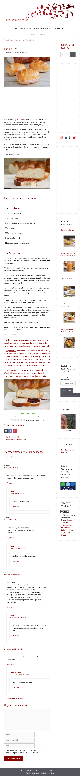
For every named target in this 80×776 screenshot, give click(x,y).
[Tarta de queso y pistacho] (68, 292)
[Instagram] (61, 138)
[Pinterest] (74, 138)
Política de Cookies (47, 773)
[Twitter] (70, 138)
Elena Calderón (15, 673)
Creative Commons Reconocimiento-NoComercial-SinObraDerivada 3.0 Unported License (66, 527)
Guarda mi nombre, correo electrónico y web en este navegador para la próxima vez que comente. (25, 751)
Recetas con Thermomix (42, 28)
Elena (11, 491)
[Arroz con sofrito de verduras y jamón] (68, 342)
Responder (10, 483)
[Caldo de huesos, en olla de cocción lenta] (68, 266)
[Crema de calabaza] (68, 241)
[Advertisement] (27, 104)
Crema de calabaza (67, 230)
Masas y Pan (21, 40)
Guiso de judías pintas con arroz (16, 439)
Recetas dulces (60, 28)
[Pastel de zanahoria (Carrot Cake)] (68, 317)
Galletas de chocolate (13, 437)
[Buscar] (73, 54)
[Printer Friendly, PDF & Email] (27, 413)
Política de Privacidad (33, 773)
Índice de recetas (25, 28)
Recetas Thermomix (10, 40)
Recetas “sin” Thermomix (39, 34)
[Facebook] (66, 138)
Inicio (15, 28)
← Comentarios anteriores (14, 457)
